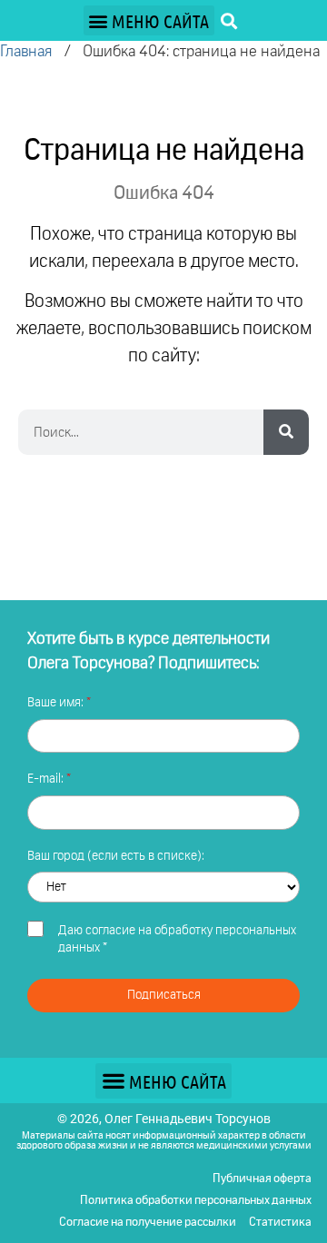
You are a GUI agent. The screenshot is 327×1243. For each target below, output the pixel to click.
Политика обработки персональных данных (196, 1201)
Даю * (177, 939)
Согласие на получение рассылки (147, 1222)
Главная (26, 52)
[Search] (286, 432)
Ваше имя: (56, 702)
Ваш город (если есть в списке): (115, 856)
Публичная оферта (262, 1179)
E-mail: (46, 779)
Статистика (280, 1222)
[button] (149, 20)
